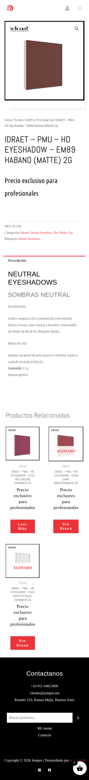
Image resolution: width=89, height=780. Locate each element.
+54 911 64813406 (44, 686)
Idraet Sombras (41, 232)
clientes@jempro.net (44, 693)
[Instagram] (39, 770)
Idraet (25, 232)
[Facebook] (49, 770)
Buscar (44, 709)
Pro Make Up (45, 120)
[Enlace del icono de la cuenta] (67, 8)
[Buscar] (78, 718)
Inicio (8, 120)
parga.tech (77, 760)
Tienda (18, 120)
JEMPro (30, 120)
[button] (77, 29)
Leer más (23, 526)
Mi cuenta (44, 728)
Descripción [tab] (17, 260)
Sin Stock (66, 526)
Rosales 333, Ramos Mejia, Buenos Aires (44, 700)
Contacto (44, 735)
